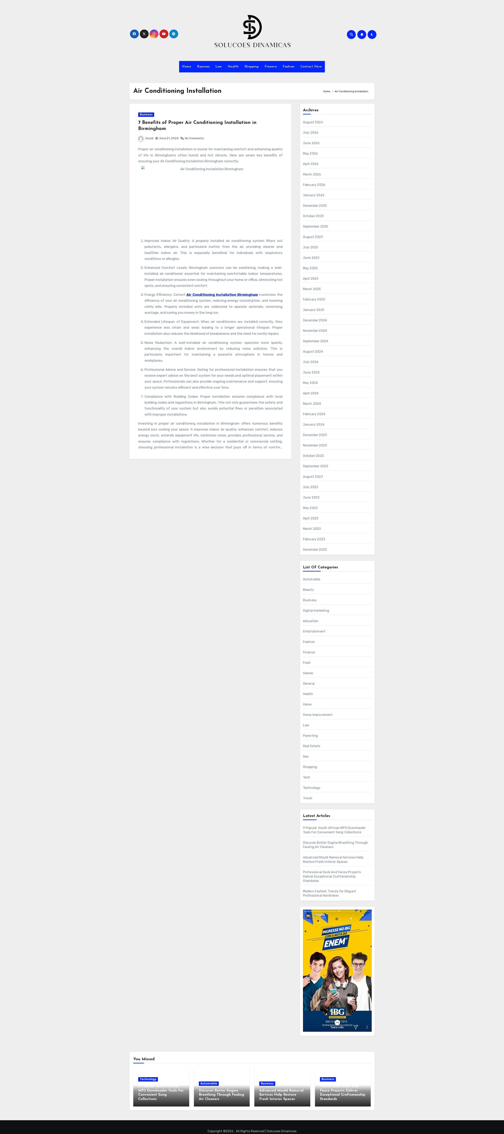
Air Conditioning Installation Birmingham (222, 295)
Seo (306, 756)
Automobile (311, 579)
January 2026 (313, 195)
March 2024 (312, 404)
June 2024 (311, 372)
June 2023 (311, 497)
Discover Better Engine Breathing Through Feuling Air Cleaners (221, 1095)
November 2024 (315, 331)
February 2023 (314, 539)
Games (308, 673)
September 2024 (315, 341)
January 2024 (313, 424)
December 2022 (315, 549)
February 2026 (314, 185)
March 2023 (312, 529)
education (311, 621)
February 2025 (314, 299)
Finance (271, 66)
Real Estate (311, 746)
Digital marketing (316, 610)
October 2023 (313, 456)
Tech (306, 777)
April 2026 (311, 164)
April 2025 (311, 278)
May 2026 (310, 153)
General (309, 683)
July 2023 (310, 487)
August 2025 (313, 237)
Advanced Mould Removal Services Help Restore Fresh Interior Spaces (281, 1095)
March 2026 (312, 174)
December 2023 (315, 435)
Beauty (308, 590)
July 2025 (310, 247)
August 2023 (313, 476)
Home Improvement (318, 715)
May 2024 (310, 383)
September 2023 (315, 466)
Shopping (252, 66)
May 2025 (310, 268)
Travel (307, 798)
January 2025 (313, 310)
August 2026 (313, 122)
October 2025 (313, 216)
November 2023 (315, 445)
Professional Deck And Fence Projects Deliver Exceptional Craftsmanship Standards (332, 876)
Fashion (289, 66)
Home (186, 66)
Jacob (149, 138)
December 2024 (315, 320)
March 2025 (312, 289)
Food (306, 663)
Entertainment (314, 631)
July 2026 (311, 133)
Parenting (310, 736)
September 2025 (315, 226)
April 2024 (311, 393)
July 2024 (311, 362)
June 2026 (311, 143)
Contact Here (311, 66)
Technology (312, 788)
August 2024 (313, 351)
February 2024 (314, 414)
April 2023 (311, 518)
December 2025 (315, 205)
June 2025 (311, 258)
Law (218, 66)
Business (203, 66)
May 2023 (310, 508)
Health (233, 66)
